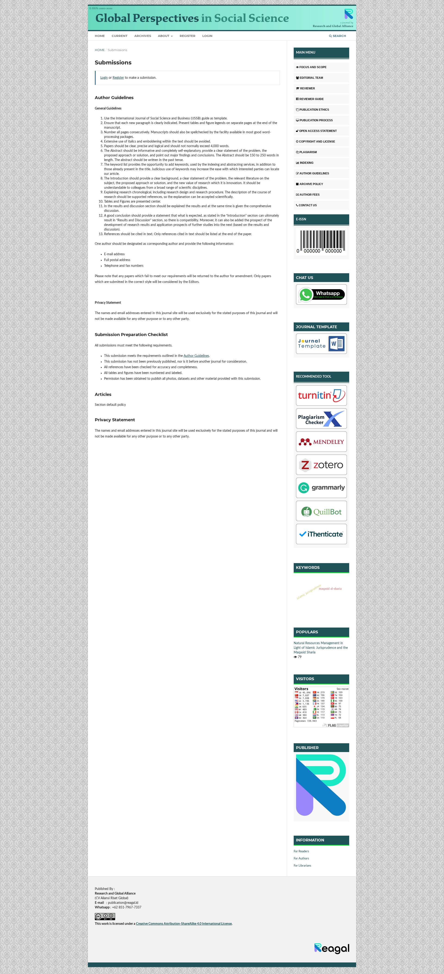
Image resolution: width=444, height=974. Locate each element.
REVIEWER (307, 88)
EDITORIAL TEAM (311, 77)
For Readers (301, 851)
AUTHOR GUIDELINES (314, 173)
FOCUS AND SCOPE (313, 67)
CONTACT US (308, 205)
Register (187, 36)
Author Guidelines (196, 356)
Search (339, 36)
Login (207, 36)
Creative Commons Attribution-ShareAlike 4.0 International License (184, 923)
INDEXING (306, 162)
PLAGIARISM (308, 152)
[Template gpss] (321, 344)
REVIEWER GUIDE (311, 99)
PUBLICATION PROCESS (316, 120)
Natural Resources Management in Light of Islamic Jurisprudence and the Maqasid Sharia (321, 648)
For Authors (301, 858)
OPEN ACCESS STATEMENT (318, 131)
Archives (142, 36)
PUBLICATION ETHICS (314, 109)
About (164, 36)
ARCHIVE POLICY (311, 184)
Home (100, 36)
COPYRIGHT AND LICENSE (317, 141)
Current (119, 36)
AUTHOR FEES (310, 194)
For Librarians (302, 865)
